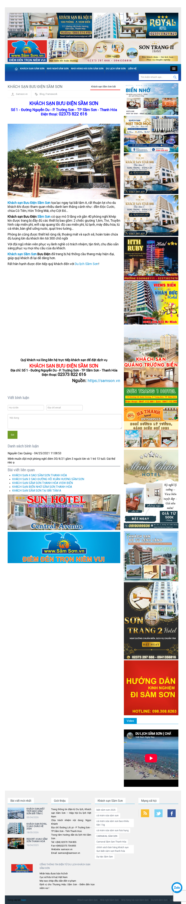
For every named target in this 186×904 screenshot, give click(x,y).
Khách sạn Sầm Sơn (32, 68)
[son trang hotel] (113, 52)
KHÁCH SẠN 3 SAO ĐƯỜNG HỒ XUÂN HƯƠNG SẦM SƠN (48, 479)
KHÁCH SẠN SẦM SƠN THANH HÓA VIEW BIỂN (42, 483)
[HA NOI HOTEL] (50, 26)
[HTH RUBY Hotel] (151, 258)
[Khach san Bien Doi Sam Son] (151, 173)
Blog (42, 94)
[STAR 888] (151, 215)
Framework (51, 94)
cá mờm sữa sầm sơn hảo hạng (112, 830)
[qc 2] (64, 547)
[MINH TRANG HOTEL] (151, 489)
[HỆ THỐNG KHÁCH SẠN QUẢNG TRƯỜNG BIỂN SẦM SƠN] (64, 512)
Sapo (23, 900)
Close (11, 65)
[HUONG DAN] (151, 687)
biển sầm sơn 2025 (106, 810)
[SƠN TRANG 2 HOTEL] (151, 620)
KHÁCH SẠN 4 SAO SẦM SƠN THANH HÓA (39, 475)
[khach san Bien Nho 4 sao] (151, 99)
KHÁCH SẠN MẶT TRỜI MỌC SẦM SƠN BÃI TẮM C (36, 811)
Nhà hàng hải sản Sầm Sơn (87, 68)
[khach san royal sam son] (136, 26)
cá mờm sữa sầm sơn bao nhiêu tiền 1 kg (112, 823)
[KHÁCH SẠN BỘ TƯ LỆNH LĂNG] (151, 556)
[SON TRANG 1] (151, 365)
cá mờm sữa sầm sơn (107, 815)
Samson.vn (22, 94)
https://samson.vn (104, 380)
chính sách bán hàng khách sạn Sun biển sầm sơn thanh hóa (112, 849)
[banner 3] (27, 51)
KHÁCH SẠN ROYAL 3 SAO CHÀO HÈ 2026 (37, 826)
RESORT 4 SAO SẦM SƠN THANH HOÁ (37, 840)
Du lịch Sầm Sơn (116, 68)
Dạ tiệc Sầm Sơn (104, 856)
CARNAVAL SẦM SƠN (106, 836)
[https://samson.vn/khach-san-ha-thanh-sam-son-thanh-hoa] (151, 427)
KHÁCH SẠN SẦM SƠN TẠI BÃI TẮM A (36, 490)
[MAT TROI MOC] (151, 133)
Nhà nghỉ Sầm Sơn (58, 68)
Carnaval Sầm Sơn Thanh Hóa (111, 841)
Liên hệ (132, 68)
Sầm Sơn (43, 216)
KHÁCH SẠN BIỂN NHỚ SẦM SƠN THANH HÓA (42, 486)
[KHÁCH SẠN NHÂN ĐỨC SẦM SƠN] (151, 302)
